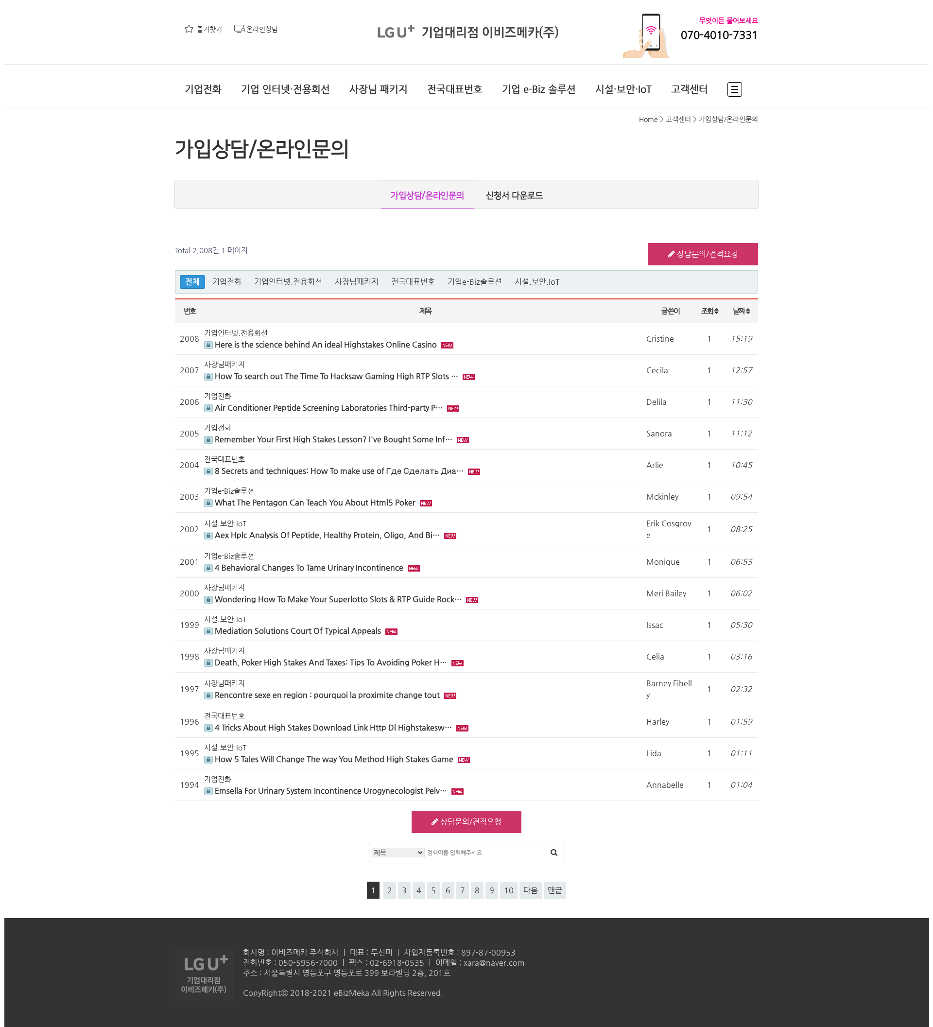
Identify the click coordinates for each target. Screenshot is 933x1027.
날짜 (739, 311)
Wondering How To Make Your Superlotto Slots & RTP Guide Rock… (338, 599)
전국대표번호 (455, 89)
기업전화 (203, 89)
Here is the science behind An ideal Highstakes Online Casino (326, 344)
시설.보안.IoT (537, 281)
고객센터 (689, 89)
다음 (530, 890)
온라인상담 (262, 29)
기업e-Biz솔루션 (475, 281)
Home (648, 119)
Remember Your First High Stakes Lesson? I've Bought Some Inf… (333, 439)
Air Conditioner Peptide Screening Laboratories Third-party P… (329, 407)
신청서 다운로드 (514, 196)
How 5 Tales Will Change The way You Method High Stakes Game (334, 759)
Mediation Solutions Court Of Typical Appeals (298, 630)
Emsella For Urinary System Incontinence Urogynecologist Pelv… (331, 790)
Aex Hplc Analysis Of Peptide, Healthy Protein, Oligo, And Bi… (327, 535)
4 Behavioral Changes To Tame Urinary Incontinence (309, 567)
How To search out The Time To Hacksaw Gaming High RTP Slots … (336, 376)
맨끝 (555, 890)
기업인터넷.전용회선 (288, 281)
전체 (192, 281)
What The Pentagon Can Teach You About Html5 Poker (315, 502)
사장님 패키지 (378, 89)
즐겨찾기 (209, 29)
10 (509, 890)
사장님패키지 (357, 281)
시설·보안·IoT (623, 89)
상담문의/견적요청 (706, 254)
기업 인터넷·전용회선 (285, 89)
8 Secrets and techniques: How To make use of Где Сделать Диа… (339, 470)
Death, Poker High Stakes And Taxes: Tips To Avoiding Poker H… (331, 662)
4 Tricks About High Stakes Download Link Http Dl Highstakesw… (333, 727)
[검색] (554, 852)
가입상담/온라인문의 (427, 196)
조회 (707, 311)
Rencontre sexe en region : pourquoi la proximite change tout (327, 694)
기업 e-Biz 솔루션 (539, 89)
